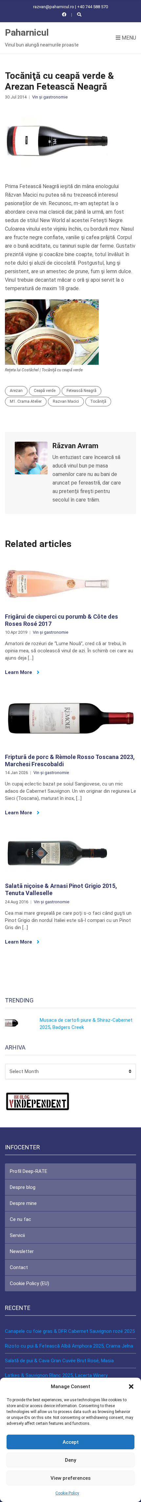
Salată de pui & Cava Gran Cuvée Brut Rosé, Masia (59, 1361)
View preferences (70, 1478)
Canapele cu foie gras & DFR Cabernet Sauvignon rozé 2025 (70, 1331)
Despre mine (23, 1203)
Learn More (19, 672)
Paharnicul (27, 32)
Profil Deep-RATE (28, 1171)
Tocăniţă (98, 401)
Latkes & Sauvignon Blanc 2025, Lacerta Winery (56, 1375)
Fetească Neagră (81, 390)
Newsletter (22, 1251)
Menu (128, 38)
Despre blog (22, 1187)
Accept (71, 1442)
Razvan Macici (66, 401)
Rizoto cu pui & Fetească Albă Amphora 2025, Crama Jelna (69, 1346)
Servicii (17, 1235)
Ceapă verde (44, 390)
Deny (70, 1460)
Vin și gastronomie (50, 97)
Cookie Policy (67, 1493)
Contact (19, 1267)
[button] (131, 1386)
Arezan (16, 390)
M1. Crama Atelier (26, 401)
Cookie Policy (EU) (29, 1283)
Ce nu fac (20, 1219)
